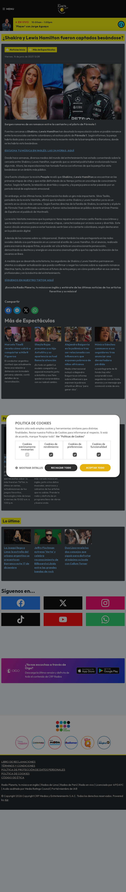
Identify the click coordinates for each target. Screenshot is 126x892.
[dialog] (63, 446)
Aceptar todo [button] (95, 467)
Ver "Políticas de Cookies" (70, 436)
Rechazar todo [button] (61, 467)
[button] (29, 468)
